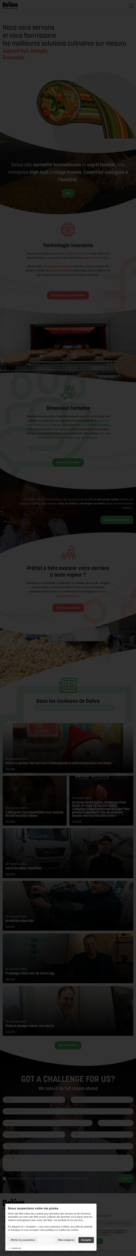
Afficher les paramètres (23, 1240)
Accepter (86, 1240)
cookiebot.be (16, 1248)
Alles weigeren (66, 1240)
